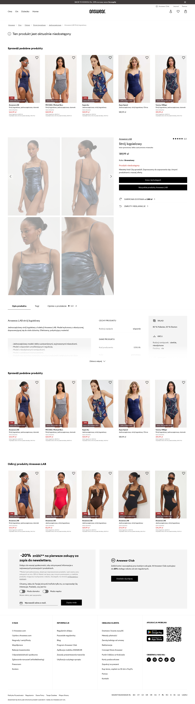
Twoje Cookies (51, 695)
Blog (59, 640)
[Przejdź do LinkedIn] (172, 659)
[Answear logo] (97, 11)
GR (147, 695)
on (16, 11)
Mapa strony (64, 695)
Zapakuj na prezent (110, 664)
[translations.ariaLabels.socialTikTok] (166, 659)
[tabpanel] (97, 337)
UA (178, 695)
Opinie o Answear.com (21, 635)
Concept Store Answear (112, 650)
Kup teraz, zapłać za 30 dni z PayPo (117, 669)
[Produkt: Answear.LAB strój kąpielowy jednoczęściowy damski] (24, 79)
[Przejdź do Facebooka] (149, 659)
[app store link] (155, 638)
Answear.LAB (125, 139)
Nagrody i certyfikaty (21, 640)
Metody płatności (109, 635)
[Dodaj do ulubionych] (37, 58)
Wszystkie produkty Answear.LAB (153, 187)
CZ (143, 695)
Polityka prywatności (16, 695)
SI (171, 695)
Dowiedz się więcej (124, 579)
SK (175, 695)
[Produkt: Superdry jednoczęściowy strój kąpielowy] (97, 79)
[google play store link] (155, 632)
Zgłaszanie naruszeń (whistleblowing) (28, 659)
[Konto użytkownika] (170, 11)
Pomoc (105, 674)
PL (163, 695)
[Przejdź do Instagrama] (155, 659)
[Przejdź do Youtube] (160, 659)
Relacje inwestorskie (21, 650)
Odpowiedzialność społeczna (25, 655)
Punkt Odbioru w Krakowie (113, 655)
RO (167, 695)
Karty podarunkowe (110, 659)
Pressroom (16, 664)
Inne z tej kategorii (153, 180)
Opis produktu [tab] (19, 306)
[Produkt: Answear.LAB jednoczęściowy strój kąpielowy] (61, 494)
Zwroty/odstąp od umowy (113, 640)
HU (155, 695)
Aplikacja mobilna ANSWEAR (69, 650)
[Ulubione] (178, 11)
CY (138, 695)
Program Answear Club (67, 645)
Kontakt (105, 678)
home (35, 11)
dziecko (25, 11)
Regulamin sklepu (64, 631)
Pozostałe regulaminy (66, 635)
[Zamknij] (185, 2)
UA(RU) (184, 695)
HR (151, 695)
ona (10, 11)
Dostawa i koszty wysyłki (113, 631)
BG (134, 695)
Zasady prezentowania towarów (71, 655)
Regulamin (29, 695)
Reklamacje (107, 645)
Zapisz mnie (71, 602)
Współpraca (17, 645)
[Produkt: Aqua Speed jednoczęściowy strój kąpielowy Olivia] (134, 79)
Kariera (15, 669)
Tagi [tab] (37, 306)
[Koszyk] (185, 11)
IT (159, 695)
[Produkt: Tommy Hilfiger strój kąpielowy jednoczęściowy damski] (171, 79)
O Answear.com (19, 631)
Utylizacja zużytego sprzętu (69, 659)
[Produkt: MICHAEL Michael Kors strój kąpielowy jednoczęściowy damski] (61, 79)
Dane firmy (40, 695)
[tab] (62, 306)
